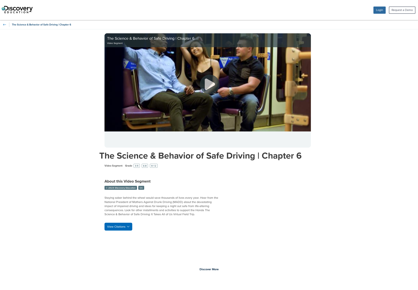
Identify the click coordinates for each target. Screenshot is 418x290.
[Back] (4, 24)
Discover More (209, 269)
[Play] (209, 84)
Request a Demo (402, 10)
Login (379, 10)
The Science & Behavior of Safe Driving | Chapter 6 (200, 155)
